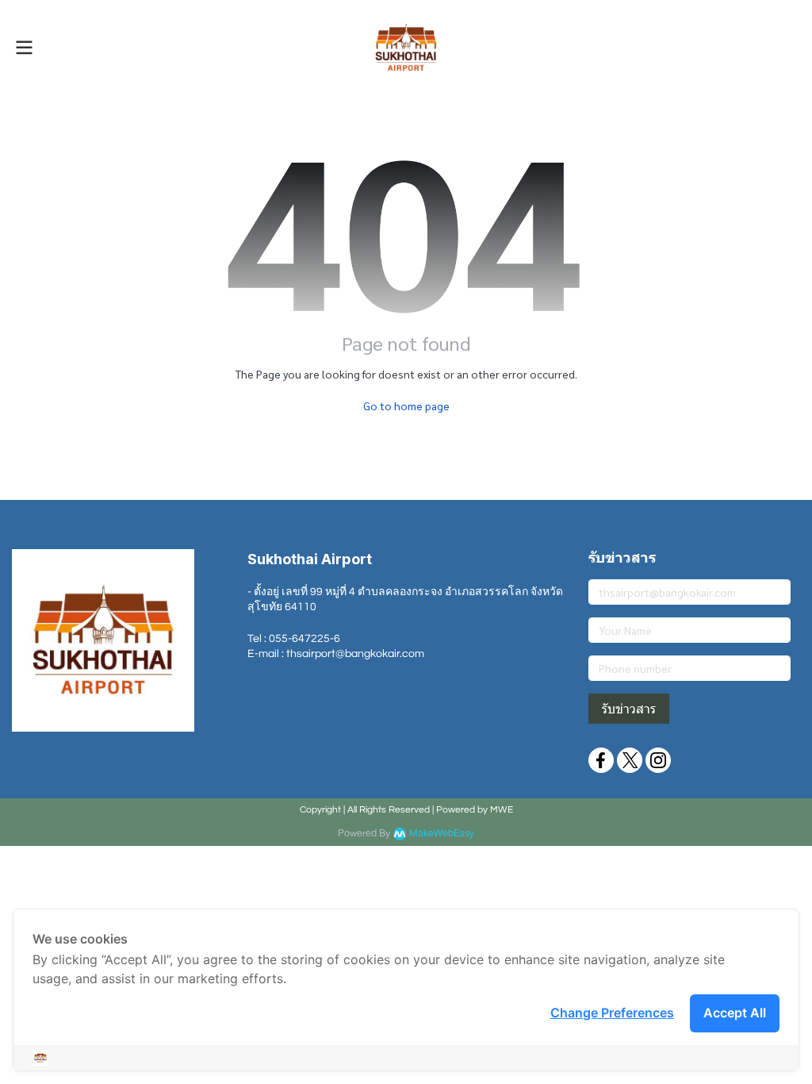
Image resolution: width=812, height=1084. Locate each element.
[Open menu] (24, 47)
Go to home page (406, 405)
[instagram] (658, 760)
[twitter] (629, 760)
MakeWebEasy (441, 833)
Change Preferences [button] (612, 1013)
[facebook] (601, 760)
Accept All (734, 1013)
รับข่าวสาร (629, 709)
